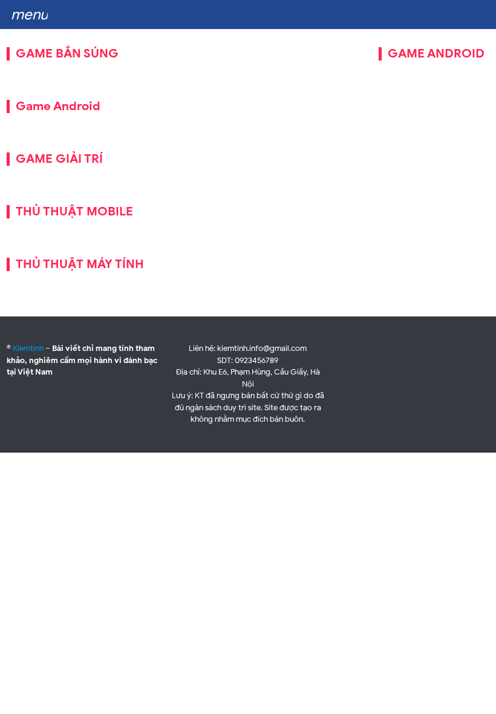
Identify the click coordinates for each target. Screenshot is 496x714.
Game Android (58, 106)
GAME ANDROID (436, 53)
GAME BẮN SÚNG (67, 53)
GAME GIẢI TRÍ (59, 158)
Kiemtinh (28, 348)
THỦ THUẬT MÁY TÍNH (80, 264)
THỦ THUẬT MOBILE (74, 211)
